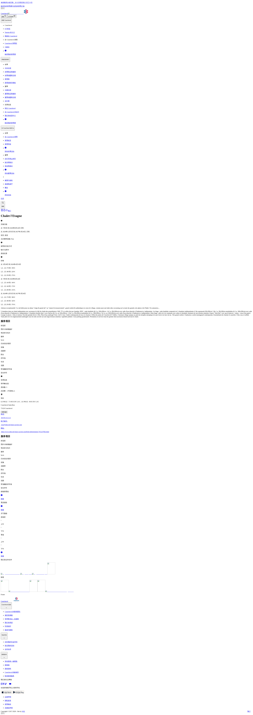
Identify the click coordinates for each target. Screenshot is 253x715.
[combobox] (126, 113)
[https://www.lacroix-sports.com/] (39, 574)
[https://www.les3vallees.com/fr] (41, 591)
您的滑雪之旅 (20, 6)
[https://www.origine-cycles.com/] (51, 574)
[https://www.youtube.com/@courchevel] (10, 684)
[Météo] (7, 211)
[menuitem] (6, 20)
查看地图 (4, 412)
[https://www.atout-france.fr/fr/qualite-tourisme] (5, 591)
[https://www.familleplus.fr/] (19, 591)
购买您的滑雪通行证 (8, 6)
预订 (249, 711)
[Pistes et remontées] (4, 211)
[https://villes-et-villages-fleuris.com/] (59, 591)
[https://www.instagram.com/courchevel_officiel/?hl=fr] (2, 684)
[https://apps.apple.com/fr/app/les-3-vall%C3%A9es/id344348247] (7, 693)
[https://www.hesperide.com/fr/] (26, 574)
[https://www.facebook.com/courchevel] (4, 684)
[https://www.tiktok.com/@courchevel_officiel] (6, 684)
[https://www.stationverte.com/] (33, 591)
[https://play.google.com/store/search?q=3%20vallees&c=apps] (18, 693)
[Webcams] (2, 211)
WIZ (23, 711)
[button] (3, 205)
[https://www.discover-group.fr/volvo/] (10, 574)
